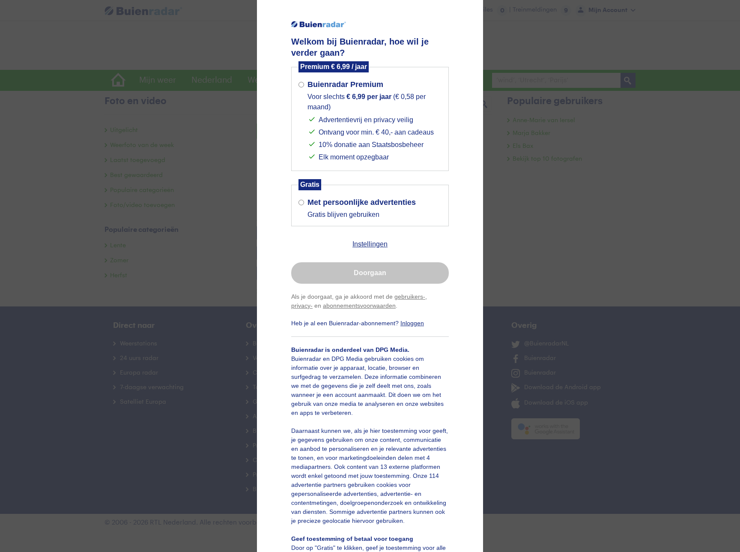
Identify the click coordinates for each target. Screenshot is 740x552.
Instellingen (370, 244)
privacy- (302, 305)
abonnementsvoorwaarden (359, 305)
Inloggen (412, 323)
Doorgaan (370, 272)
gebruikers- (409, 296)
